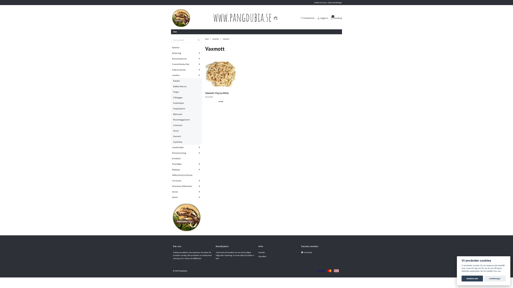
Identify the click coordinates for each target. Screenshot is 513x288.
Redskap (176, 169)
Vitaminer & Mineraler (182, 186)
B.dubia (176, 80)
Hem (175, 32)
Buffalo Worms (180, 86)
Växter (175, 197)
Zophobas (177, 142)
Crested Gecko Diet (180, 64)
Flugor (176, 92)
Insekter (176, 75)
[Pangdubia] (181, 18)
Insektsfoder (178, 147)
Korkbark (176, 158)
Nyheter (176, 47)
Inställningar (495, 278)
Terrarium (176, 180)
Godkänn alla (472, 278)
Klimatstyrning (179, 153)
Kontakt (262, 252)
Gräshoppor (178, 103)
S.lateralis (177, 125)
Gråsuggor (178, 97)
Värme (175, 191)
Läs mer (220, 101)
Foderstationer (179, 69)
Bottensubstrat (179, 58)
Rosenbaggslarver (181, 119)
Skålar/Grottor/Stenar (182, 175)
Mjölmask (177, 114)
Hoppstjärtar (179, 108)
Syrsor (176, 130)
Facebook (308, 252)
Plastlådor (177, 164)
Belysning (176, 53)
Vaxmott (177, 136)
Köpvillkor (263, 256)
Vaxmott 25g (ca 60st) (216, 93)
